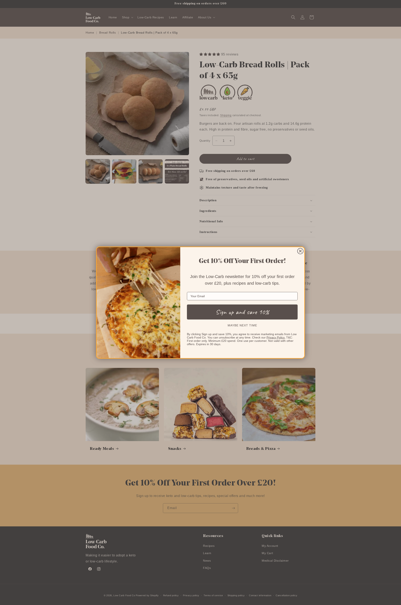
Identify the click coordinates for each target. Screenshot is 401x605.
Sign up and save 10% (242, 312)
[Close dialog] (300, 251)
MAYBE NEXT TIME (242, 325)
